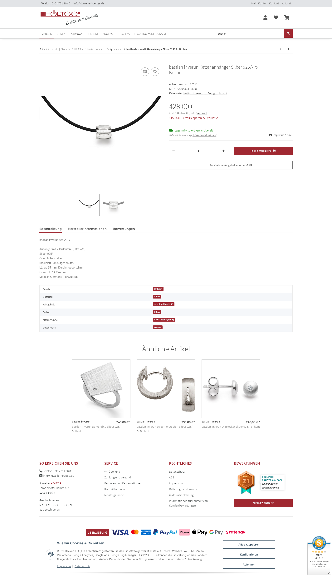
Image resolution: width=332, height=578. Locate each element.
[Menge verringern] (173, 151)
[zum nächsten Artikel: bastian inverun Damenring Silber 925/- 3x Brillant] (289, 49)
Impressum (64, 566)
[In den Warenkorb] (42, 62)
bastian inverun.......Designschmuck (205, 93)
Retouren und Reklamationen (123, 483)
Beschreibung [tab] (50, 229)
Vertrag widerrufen (263, 502)
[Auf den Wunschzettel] (155, 71)
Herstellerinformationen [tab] (87, 229)
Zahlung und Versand (117, 477)
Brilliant (158, 288)
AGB (171, 477)
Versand (202, 113)
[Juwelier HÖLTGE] (69, 17)
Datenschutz (82, 566)
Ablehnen (249, 564)
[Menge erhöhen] (223, 151)
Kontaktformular (114, 489)
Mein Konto (258, 3)
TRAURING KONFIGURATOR (151, 34)
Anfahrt (286, 3)
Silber (157, 296)
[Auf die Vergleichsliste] (145, 71)
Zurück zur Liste (50, 49)
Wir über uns (112, 471)
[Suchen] (288, 33)
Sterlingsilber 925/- (163, 304)
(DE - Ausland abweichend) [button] (205, 135)
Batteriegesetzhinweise (183, 489)
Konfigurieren (249, 554)
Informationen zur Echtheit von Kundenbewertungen (188, 503)
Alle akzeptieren (249, 544)
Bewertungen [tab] (124, 229)
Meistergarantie (114, 495)
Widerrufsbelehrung (181, 495)
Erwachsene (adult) (164, 319)
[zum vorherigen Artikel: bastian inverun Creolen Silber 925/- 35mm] (281, 49)
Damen (157, 327)
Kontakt (274, 3)
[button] (265, 18)
